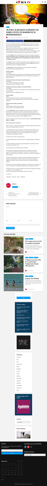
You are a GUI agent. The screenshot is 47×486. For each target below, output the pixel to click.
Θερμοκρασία (9, 176)
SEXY (18, 359)
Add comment (21, 37)
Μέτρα (18, 176)
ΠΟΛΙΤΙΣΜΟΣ (31, 257)
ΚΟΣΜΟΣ (18, 376)
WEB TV (18, 366)
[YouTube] (28, 447)
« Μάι (2, 479)
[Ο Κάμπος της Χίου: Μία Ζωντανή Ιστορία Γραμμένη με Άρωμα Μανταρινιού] (14, 263)
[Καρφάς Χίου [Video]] (14, 282)
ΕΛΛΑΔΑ (8, 27)
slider (27, 257)
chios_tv (9, 37)
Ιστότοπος (30, 220)
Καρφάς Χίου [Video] (32, 278)
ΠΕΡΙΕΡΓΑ (19, 383)
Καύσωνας (14, 176)
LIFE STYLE (19, 357)
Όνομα (7, 220)
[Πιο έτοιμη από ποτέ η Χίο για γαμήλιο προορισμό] (14, 245)
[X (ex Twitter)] (31, 447)
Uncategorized (19, 364)
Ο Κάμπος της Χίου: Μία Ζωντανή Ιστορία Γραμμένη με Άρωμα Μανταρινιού (22, 311)
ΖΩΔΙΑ (18, 373)
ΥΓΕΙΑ (18, 390)
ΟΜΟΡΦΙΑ (19, 380)
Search (23, 297)
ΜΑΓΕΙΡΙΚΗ (19, 378)
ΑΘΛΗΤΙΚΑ (19, 369)
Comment (7, 206)
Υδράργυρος (23, 176)
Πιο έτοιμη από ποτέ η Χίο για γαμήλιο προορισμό (33, 242)
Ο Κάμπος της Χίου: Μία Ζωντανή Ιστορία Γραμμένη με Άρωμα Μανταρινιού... (33, 263)
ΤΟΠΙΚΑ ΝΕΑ (36, 257)
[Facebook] (25, 447)
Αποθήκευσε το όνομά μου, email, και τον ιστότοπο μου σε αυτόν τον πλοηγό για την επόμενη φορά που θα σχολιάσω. (23, 224)
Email (19, 220)
